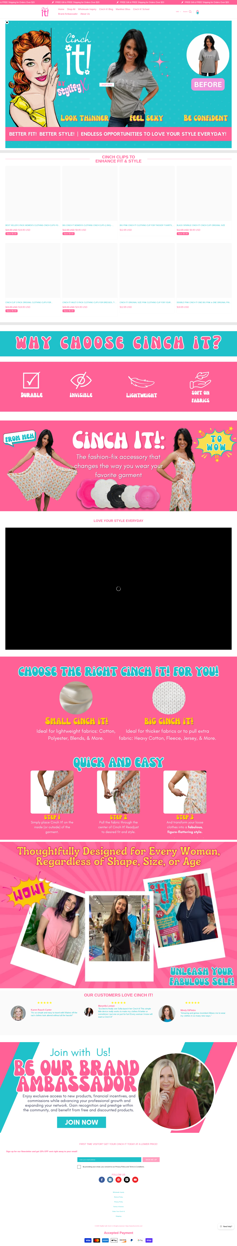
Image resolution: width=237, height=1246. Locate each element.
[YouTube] (135, 1180)
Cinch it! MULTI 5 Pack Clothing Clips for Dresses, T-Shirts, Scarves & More (89, 302)
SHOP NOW (106, 85)
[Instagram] (110, 1180)
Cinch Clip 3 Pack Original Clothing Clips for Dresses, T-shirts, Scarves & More (28, 302)
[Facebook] (102, 1180)
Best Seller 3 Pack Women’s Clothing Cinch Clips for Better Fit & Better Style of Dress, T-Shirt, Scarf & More (32, 225)
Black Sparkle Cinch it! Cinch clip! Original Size (201, 225)
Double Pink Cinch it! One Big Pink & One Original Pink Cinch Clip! (204, 302)
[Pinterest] (118, 1180)
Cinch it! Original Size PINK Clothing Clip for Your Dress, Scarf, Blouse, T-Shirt (145, 302)
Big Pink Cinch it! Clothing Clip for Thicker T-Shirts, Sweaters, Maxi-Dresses (146, 225)
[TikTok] (127, 1180)
